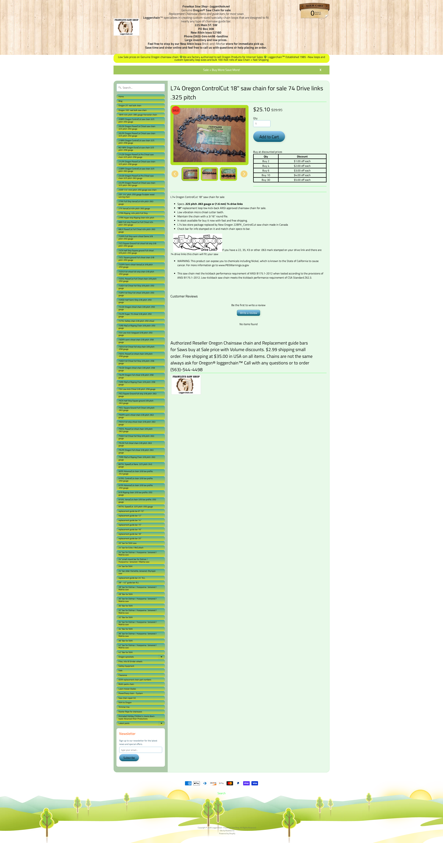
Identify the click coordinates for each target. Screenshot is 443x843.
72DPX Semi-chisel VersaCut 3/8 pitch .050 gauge (136, 266)
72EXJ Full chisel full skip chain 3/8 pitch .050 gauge (136, 273)
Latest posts (142, 724)
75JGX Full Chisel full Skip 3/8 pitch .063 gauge (136, 437)
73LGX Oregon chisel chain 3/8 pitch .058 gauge (137, 369)
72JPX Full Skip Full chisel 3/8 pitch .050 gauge (136, 294)
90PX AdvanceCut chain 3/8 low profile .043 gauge (136, 472)
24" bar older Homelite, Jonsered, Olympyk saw (137, 572)
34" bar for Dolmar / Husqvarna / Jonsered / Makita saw (138, 623)
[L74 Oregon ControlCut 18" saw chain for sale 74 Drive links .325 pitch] (190, 174)
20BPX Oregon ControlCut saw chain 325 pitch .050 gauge (136, 120)
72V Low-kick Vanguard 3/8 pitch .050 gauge (135, 334)
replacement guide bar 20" (130, 538)
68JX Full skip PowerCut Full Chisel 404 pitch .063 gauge (136, 223)
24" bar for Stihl (125, 566)
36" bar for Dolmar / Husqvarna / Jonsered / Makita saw (138, 635)
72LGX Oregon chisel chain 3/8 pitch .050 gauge (137, 308)
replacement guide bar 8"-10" (131, 511)
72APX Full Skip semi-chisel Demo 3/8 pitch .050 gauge (136, 237)
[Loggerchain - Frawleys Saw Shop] (126, 27)
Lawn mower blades (127, 688)
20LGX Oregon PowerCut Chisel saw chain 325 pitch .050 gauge (137, 127)
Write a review (248, 313)
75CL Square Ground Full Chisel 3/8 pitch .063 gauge (136, 409)
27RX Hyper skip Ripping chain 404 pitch (136, 217)
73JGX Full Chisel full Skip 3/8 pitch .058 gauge (136, 362)
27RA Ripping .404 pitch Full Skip (133, 213)
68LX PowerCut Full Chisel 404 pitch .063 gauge (137, 230)
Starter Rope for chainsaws (130, 711)
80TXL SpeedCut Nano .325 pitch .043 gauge (135, 465)
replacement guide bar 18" (130, 534)
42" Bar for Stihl (126, 652)
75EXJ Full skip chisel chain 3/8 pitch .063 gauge (137, 423)
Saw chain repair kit (127, 698)
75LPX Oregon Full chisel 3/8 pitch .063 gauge (136, 451)
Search (222, 793)
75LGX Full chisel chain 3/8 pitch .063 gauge (135, 444)
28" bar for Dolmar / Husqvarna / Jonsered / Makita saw (138, 588)
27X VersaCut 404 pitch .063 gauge (134, 208)
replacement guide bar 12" (130, 515)
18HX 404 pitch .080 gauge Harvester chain (138, 114)
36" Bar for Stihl (126, 640)
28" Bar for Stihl (126, 594)
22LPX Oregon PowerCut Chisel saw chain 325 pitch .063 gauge (137, 184)
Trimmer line (124, 707)
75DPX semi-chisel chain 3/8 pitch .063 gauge (136, 416)
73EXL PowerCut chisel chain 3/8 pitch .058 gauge (135, 355)
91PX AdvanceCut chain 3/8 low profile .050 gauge (136, 486)
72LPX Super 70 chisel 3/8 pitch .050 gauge (135, 315)
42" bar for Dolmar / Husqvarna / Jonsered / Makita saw (138, 646)
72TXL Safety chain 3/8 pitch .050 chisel (136, 321)
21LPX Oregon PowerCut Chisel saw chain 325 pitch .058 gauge (137, 163)
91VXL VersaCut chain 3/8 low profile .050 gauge (137, 501)
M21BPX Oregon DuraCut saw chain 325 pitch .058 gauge (136, 149)
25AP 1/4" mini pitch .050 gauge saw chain (137, 189)
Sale (120, 670)
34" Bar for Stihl (126, 629)
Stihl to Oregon (125, 702)
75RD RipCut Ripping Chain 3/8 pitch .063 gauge (137, 458)
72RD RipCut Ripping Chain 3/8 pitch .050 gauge (137, 327)
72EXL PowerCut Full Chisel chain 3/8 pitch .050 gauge (137, 280)
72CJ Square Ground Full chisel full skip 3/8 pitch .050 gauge (137, 244)
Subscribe (129, 758)
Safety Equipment (126, 666)
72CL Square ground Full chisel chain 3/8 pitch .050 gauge (136, 258)
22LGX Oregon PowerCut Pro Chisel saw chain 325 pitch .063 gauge (136, 177)
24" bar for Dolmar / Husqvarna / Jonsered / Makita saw (138, 553)
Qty (255, 118)
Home (121, 96)
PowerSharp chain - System (131, 693)
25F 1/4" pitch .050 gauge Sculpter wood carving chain (136, 195)
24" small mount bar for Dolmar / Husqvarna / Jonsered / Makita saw (134, 560)
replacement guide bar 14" (130, 520)
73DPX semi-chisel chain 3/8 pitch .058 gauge (136, 341)
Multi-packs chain (126, 684)
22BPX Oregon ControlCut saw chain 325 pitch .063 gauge (136, 170)
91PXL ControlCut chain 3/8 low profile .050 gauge (136, 479)
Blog (120, 101)
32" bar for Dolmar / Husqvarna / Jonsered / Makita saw (138, 611)
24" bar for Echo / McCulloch (131, 547)
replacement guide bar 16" (130, 529)
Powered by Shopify (227, 833)
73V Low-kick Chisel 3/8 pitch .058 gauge (137, 389)
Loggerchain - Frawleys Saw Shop (225, 827)
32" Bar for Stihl (126, 617)
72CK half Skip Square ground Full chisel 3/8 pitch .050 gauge (136, 252)
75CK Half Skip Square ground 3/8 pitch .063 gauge (136, 402)
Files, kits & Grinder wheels (130, 661)
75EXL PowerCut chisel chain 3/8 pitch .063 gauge (135, 430)
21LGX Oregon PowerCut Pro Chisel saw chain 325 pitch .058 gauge (136, 155)
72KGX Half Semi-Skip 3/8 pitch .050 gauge (135, 301)
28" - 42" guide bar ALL (129, 582)
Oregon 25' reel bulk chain (130, 105)
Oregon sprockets (142, 657)
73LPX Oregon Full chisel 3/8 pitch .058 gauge (136, 376)
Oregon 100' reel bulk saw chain (133, 110)
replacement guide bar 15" (130, 524)
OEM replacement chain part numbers (135, 679)
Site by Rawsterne (227, 830)
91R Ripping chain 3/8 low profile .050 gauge (135, 493)
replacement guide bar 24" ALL (132, 577)
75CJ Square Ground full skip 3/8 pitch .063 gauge (137, 395)
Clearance (123, 675)
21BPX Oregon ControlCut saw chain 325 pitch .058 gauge (136, 141)
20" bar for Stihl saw (128, 543)
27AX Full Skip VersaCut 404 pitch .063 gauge (136, 202)
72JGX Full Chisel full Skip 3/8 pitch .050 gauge (136, 287)
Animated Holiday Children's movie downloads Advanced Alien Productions (137, 717)
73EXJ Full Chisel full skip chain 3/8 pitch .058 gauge (136, 348)
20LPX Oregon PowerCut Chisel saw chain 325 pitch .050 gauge (137, 134)
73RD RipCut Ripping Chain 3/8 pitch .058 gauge (137, 383)
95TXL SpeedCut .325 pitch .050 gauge (136, 506)
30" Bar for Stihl (126, 605)
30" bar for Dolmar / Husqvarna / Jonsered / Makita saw (138, 600)
